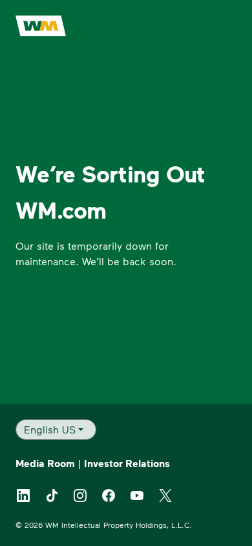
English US (50, 429)
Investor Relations (127, 463)
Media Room (45, 463)
